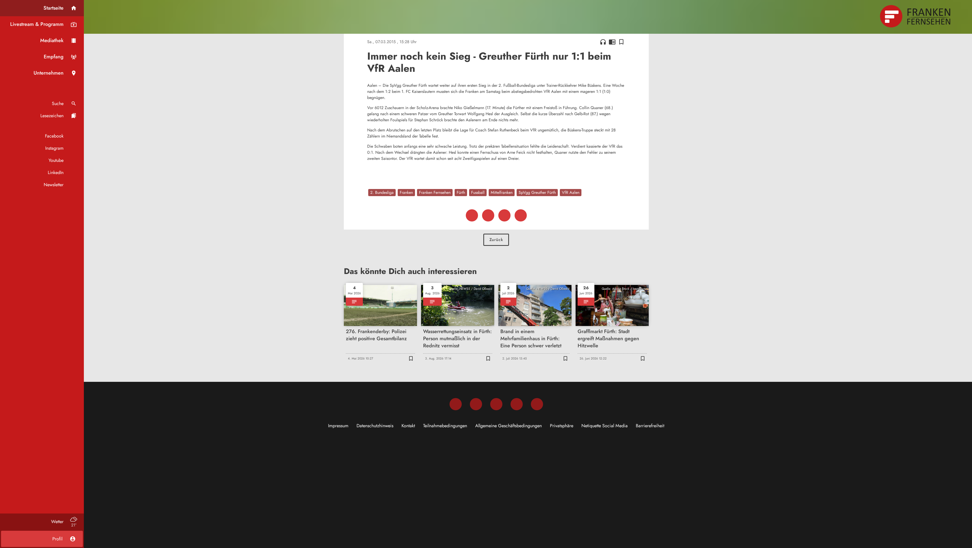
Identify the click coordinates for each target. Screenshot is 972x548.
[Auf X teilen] (488, 215)
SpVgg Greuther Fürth (537, 192)
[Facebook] (456, 404)
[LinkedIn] (517, 404)
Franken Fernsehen (435, 192)
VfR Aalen (570, 192)
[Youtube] (496, 404)
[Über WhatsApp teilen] (504, 215)
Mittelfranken (502, 192)
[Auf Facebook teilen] (472, 215)
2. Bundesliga (382, 192)
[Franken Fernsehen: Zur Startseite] (916, 16)
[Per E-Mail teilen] (521, 215)
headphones (603, 41)
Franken (406, 192)
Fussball (478, 192)
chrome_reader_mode (612, 41)
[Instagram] (476, 404)
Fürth (461, 192)
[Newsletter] (537, 404)
